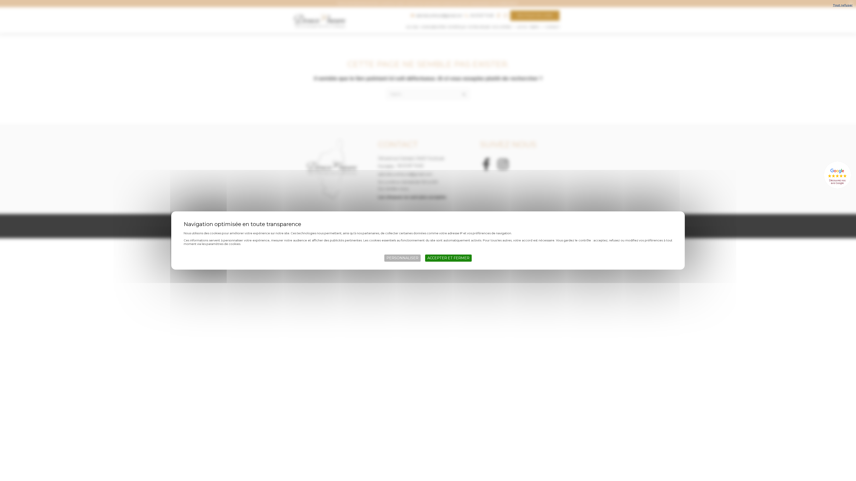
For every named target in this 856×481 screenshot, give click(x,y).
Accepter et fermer (448, 258)
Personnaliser (402, 258)
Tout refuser (843, 5)
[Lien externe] (837, 175)
